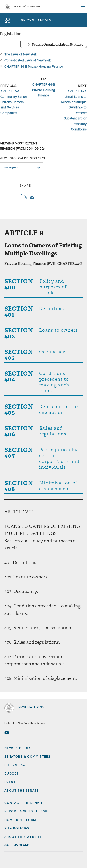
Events (11, 782)
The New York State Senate (26, 7)
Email (31, 197)
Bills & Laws (16, 765)
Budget (11, 773)
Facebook (20, 196)
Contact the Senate (23, 803)
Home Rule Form (20, 820)
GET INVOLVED (17, 845)
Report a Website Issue (27, 811)
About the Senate (21, 790)
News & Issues (17, 748)
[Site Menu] (82, 6)
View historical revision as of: (23, 158)
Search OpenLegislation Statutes (57, 44)
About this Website (23, 837)
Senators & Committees (27, 756)
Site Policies (16, 828)
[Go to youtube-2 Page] (7, 733)
